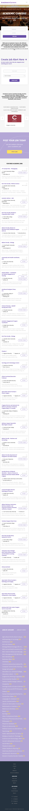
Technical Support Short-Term (9, 521)
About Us (14, 770)
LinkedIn (15, 803)
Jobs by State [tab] (21, 630)
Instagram (15, 801)
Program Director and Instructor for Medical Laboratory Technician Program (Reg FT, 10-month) (10, 407)
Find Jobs (14, 36)
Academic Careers (8, 809)
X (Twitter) (15, 799)
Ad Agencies (14, 780)
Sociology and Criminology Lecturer (10, 362)
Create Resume (14, 790)
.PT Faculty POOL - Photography (9, 168)
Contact (14, 766)
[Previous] (2, 118)
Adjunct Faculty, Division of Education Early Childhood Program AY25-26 (10, 229)
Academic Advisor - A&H (8, 198)
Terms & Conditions (14, 772)
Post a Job (14, 151)
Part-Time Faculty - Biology (8, 336)
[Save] (26, 169)
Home (14, 764)
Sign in (14, 783)
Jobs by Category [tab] (8, 630)
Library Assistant (6, 567)
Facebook (15, 796)
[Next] (27, 118)
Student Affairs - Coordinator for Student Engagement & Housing (9, 274)
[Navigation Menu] (26, 2)
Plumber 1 (4, 351)
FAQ (14, 768)
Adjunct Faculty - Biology (8, 242)
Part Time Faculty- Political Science (10, 183)
